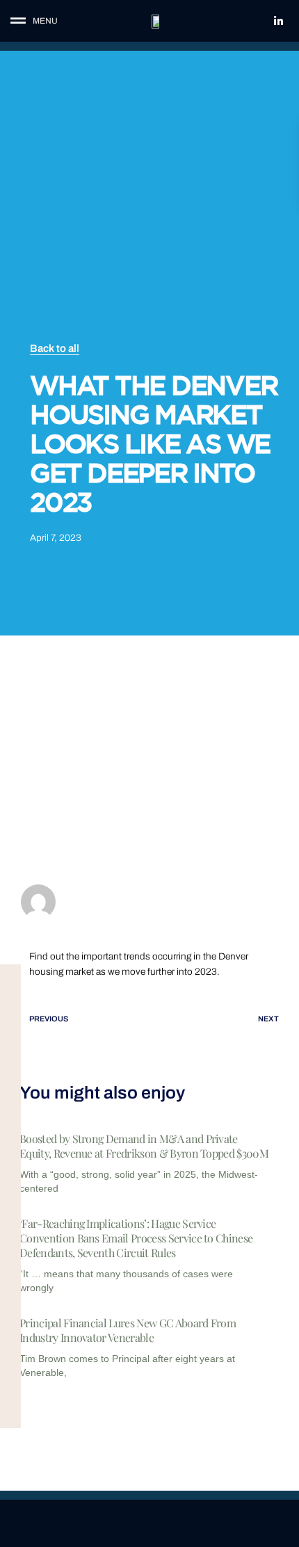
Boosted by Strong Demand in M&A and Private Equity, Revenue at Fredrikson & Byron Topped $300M (143, 1145)
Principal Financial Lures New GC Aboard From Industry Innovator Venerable (127, 1330)
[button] (45, 21)
